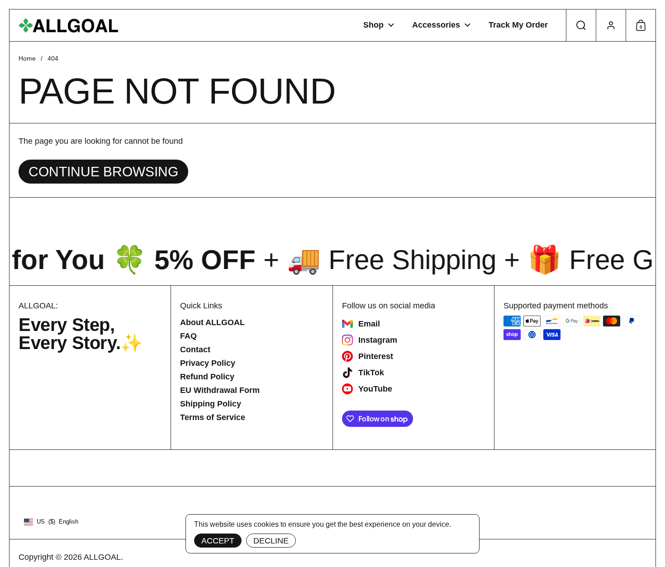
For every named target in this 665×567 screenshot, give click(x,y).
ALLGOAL (102, 557)
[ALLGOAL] (69, 25)
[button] (581, 25)
